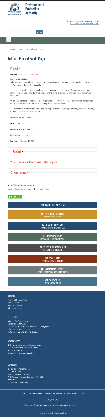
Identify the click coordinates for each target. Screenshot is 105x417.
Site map (70, 21)
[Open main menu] (8, 39)
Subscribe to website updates (22, 353)
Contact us (89, 21)
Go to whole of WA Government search (84, 24)
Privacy (30, 393)
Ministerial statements (54, 248)
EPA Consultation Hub (54, 215)
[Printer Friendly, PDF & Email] (15, 196)
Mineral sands (27, 135)
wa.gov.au (52, 399)
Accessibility (79, 21)
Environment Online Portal (52, 205)
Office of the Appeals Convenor (21, 329)
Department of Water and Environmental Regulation (29, 326)
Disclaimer (38, 393)
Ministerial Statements (17, 324)
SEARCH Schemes (52, 237)
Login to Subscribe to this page (20, 189)
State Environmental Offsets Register (23, 332)
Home (12, 49)
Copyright (72, 393)
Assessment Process (53, 270)
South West (21, 123)
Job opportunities (15, 308)
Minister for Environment (18, 321)
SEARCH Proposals (52, 226)
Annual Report (14, 302)
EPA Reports (52, 259)
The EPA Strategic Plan (17, 300)
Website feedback (59, 393)
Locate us (13, 379)
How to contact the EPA (20, 369)
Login (97, 21)
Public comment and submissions (24, 347)
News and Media (15, 305)
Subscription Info (42, 189)
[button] (15, 68)
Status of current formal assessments (25, 345)
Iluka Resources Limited (28, 74)
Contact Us (52, 281)
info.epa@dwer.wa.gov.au (20, 374)
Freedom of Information (20, 382)
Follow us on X (16, 350)
